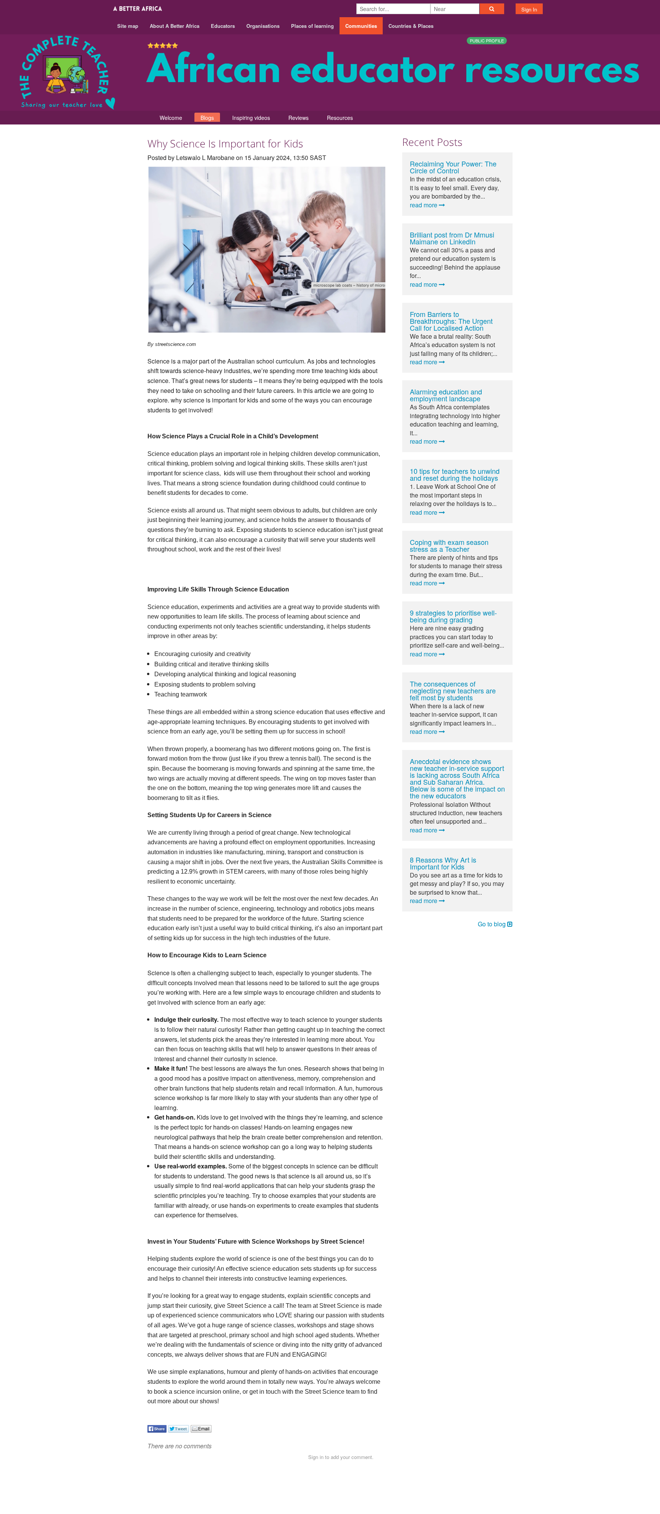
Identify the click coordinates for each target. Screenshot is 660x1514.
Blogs (207, 117)
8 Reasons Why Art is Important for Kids (443, 863)
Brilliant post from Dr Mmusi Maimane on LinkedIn (452, 237)
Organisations (263, 25)
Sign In (529, 9)
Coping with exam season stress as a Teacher (449, 545)
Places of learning (312, 25)
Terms (478, 1484)
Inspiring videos (251, 117)
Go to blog (492, 923)
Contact (451, 1484)
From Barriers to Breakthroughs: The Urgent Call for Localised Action (451, 321)
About (424, 1484)
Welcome (171, 117)
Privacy (505, 1484)
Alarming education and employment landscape (446, 394)
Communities (361, 25)
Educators (223, 25)
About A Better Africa (174, 25)
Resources (340, 117)
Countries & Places (411, 25)
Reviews (298, 117)
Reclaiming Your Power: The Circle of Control (453, 166)
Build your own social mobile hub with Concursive (330, 1501)
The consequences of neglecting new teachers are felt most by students (453, 690)
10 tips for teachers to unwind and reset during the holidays (455, 474)
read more (424, 204)
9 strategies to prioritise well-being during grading (453, 616)
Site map (127, 25)
